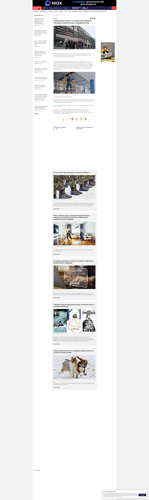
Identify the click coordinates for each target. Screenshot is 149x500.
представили (56, 110)
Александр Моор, (89, 127)
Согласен (142, 494)
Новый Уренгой (79, 128)
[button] (74, 83)
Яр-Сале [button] (65, 8)
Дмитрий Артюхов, (80, 127)
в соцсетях (60, 69)
